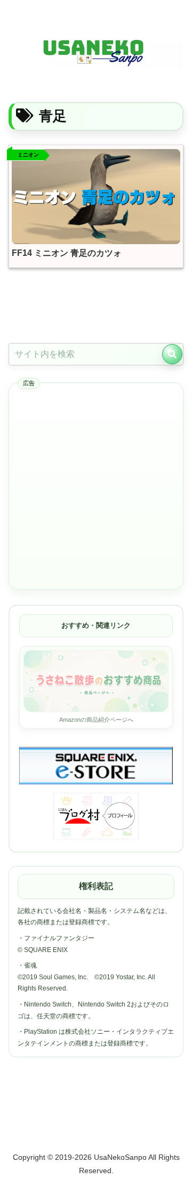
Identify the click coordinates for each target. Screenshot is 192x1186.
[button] (172, 354)
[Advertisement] (96, 487)
